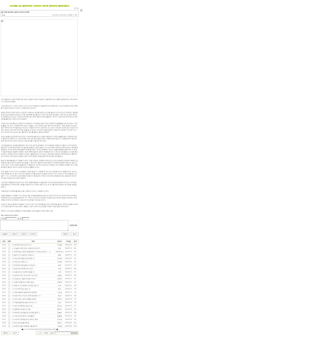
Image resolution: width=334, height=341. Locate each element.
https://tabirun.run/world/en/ (9, 215)
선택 (9, 241)
